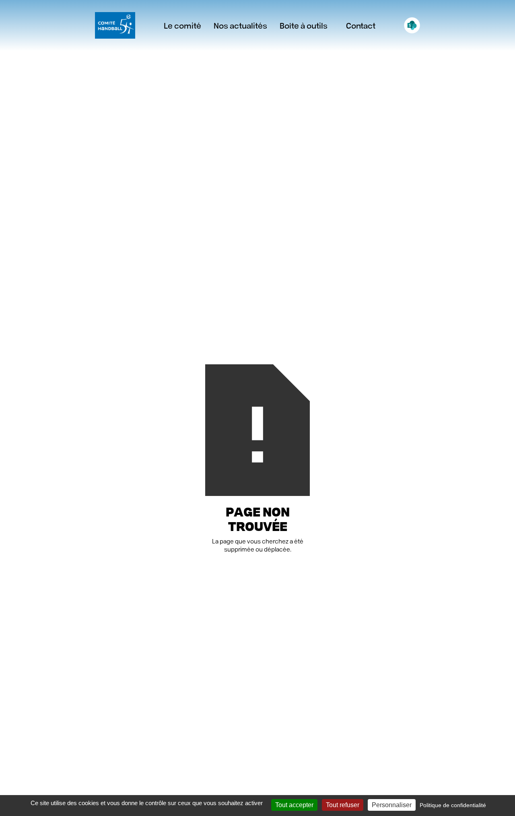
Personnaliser (392, 805)
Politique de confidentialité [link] (453, 805)
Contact (360, 25)
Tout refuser (342, 805)
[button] (240, 25)
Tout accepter (294, 805)
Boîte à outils (304, 25)
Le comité (182, 25)
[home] (115, 25)
